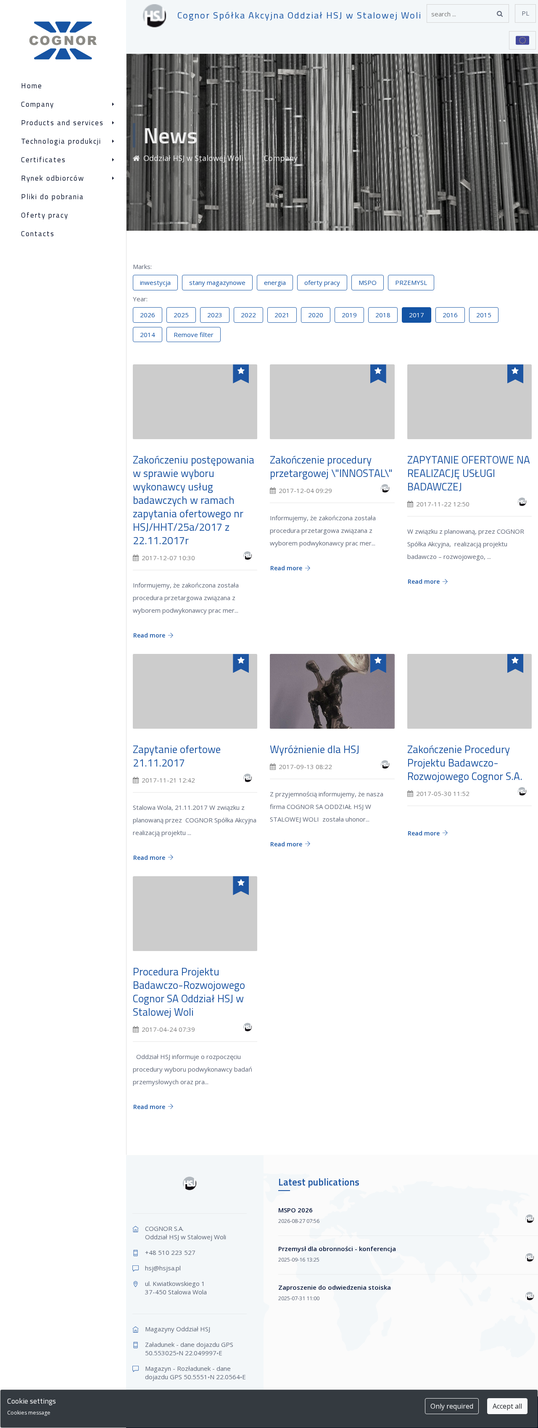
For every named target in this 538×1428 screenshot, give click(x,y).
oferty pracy (322, 282)
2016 (450, 315)
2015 (483, 315)
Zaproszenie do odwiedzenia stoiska (334, 1287)
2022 (248, 315)
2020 (315, 315)
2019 (349, 315)
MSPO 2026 (295, 1210)
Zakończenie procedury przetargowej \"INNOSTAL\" (331, 466)
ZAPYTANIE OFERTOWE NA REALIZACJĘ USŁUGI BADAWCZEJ (468, 473)
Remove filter (194, 334)
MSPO (368, 282)
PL (525, 13)
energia (275, 282)
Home (31, 86)
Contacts (38, 234)
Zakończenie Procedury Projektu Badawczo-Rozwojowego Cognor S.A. (464, 762)
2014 (147, 334)
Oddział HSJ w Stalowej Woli (194, 158)
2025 (181, 315)
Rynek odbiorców (52, 178)
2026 (147, 315)
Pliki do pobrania (52, 197)
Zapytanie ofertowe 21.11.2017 (177, 756)
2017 (416, 315)
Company (37, 104)
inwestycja (155, 282)
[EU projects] (522, 40)
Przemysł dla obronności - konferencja (337, 1248)
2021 (282, 315)
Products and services (62, 123)
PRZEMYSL (411, 282)
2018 (382, 315)
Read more (149, 635)
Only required (451, 1406)
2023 (214, 315)
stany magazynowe (217, 282)
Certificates (43, 160)
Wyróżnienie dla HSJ (314, 749)
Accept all (507, 1406)
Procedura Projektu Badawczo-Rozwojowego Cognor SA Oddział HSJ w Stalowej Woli (189, 992)
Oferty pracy (45, 215)
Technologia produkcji (61, 141)
